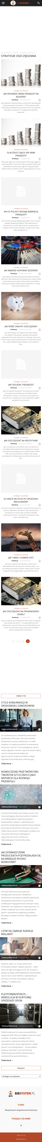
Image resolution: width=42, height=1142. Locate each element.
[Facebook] (21, 1125)
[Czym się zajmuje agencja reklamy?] (21, 948)
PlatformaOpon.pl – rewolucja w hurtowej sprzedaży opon (16, 997)
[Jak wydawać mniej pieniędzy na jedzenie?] (21, 73)
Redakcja (15, 100)
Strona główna (6, 53)
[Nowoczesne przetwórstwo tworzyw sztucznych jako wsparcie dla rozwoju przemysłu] (21, 796)
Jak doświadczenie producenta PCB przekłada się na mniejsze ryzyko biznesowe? (21, 857)
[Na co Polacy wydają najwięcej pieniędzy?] (21, 191)
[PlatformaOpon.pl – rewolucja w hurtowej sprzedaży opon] (21, 1016)
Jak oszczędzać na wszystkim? (21, 440)
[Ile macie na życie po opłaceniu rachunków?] (21, 478)
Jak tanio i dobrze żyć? (21, 557)
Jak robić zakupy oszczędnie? (21, 326)
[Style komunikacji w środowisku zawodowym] (21, 720)
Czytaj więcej (6, 763)
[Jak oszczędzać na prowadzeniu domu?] (21, 591)
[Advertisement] (21, 28)
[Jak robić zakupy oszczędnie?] (21, 306)
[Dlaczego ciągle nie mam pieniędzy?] (21, 132)
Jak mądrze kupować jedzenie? (21, 270)
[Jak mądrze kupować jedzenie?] (21, 250)
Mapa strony (21, 1135)
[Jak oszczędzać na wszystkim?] (21, 420)
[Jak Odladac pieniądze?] (21, 364)
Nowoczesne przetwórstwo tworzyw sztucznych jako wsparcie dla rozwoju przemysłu (19, 776)
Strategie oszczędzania (21, 90)
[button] (38, 3)
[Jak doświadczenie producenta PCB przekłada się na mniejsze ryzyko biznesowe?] (21, 876)
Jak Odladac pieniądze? (21, 384)
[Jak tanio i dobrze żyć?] (21, 537)
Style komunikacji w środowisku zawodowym (17, 704)
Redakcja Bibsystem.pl (9, 729)
